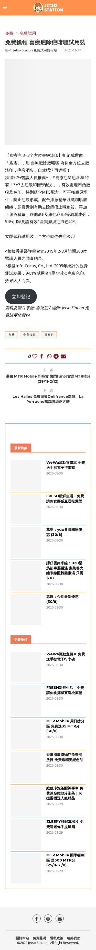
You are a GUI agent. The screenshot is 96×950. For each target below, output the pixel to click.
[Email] (60, 918)
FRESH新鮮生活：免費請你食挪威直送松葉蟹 (65, 498)
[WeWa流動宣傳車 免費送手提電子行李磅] (25, 475)
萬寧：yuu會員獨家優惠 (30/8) (64, 532)
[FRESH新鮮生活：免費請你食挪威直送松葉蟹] (25, 509)
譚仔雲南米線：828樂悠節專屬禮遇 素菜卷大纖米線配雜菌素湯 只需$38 (64, 570)
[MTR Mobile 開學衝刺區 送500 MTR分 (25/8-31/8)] (25, 868)
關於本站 (22, 938)
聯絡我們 (73, 938)
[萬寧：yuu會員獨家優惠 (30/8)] (25, 542)
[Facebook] (37, 918)
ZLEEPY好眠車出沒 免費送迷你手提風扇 (64, 824)
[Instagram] (48, 918)
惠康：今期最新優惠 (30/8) (62, 599)
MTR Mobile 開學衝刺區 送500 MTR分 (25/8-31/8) (65, 860)
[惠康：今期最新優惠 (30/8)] (25, 609)
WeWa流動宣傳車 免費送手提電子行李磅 (65, 465)
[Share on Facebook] (41, 356)
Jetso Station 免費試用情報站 (35, 50)
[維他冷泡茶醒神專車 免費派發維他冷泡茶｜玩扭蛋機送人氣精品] (25, 801)
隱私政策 (56, 938)
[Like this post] (34, 356)
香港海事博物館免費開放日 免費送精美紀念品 (64, 757)
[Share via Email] (63, 356)
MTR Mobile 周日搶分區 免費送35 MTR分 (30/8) (65, 726)
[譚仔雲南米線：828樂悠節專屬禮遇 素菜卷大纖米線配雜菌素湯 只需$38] (25, 576)
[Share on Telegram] (56, 356)
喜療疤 (49, 335)
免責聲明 (39, 938)
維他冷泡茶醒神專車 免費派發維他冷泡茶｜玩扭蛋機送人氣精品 (64, 793)
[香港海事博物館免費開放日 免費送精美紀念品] (25, 767)
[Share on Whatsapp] (49, 356)
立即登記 (21, 296)
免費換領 (29, 335)
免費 (11, 335)
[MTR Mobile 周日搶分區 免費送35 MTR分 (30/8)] (25, 734)
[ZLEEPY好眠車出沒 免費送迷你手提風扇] (25, 834)
